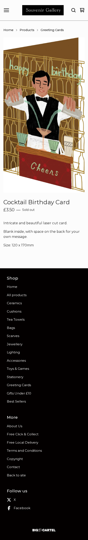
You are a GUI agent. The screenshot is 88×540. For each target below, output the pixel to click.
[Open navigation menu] (6, 10)
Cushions (14, 311)
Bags (11, 328)
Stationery (15, 377)
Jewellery (14, 344)
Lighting (13, 352)
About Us (14, 426)
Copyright (15, 459)
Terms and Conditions (24, 451)
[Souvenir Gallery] (43, 10)
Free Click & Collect (22, 434)
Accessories (16, 361)
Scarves (13, 336)
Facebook (22, 508)
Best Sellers (16, 401)
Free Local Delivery (22, 442)
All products (16, 295)
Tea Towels (16, 319)
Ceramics (14, 303)
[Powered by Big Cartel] (44, 530)
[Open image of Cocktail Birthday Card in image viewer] (44, 114)
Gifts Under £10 (19, 393)
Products (27, 30)
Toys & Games (18, 369)
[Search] (73, 10)
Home (8, 30)
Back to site (16, 475)
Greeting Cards (52, 30)
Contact (13, 467)
